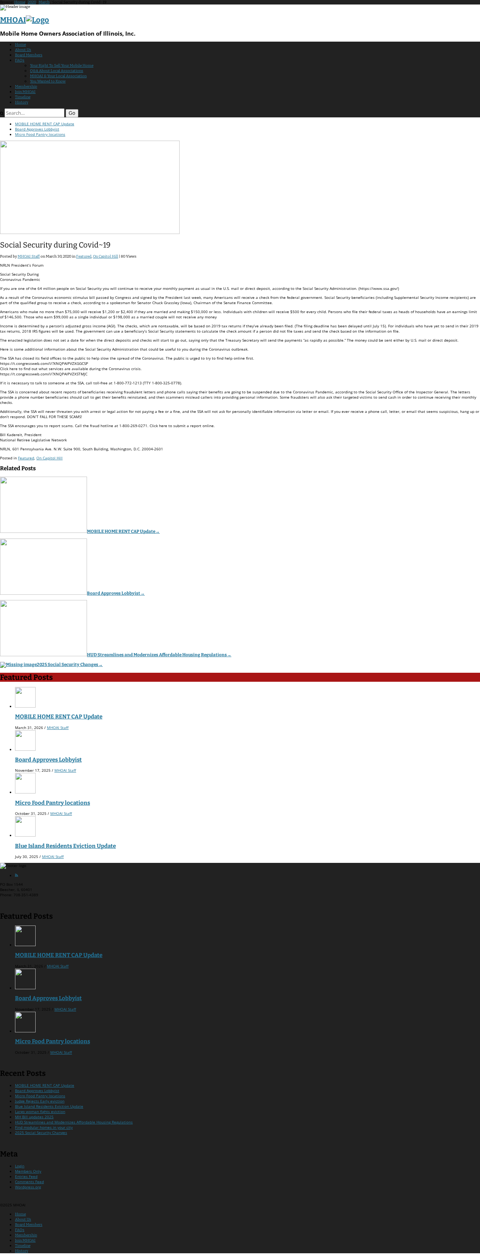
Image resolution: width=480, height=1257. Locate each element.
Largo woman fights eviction (40, 1111)
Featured (84, 256)
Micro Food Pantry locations (40, 134)
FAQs (19, 60)
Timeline (22, 97)
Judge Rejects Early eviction (39, 1101)
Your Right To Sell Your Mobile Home (61, 65)
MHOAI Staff (29, 256)
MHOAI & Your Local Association (58, 76)
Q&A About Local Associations (56, 71)
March (44, 2)
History (21, 102)
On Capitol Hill (105, 256)
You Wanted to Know (48, 81)
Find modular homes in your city (44, 1127)
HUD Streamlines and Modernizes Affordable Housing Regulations (159, 654)
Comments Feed (29, 1181)
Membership (26, 86)
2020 (32, 2)
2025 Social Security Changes (70, 664)
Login (19, 1165)
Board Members (28, 55)
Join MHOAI (25, 92)
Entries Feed (26, 1176)
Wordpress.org (28, 1187)
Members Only (28, 1171)
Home (19, 2)
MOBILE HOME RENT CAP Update (44, 123)
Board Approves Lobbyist (37, 129)
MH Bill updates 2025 (34, 1116)
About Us (23, 50)
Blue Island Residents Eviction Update (65, 846)
